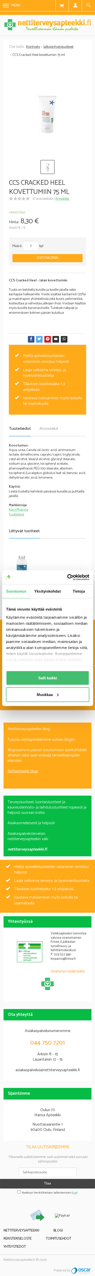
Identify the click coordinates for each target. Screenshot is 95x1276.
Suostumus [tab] (16, 591)
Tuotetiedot (20, 428)
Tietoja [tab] (79, 591)
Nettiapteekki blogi (23, 771)
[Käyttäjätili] (75, 5)
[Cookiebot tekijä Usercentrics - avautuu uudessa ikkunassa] (67, 577)
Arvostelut (49, 428)
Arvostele (62, 199)
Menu (16, 5)
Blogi (58, 1231)
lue (75, 1193)
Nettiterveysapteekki (21, 1231)
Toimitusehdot (58, 1239)
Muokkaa (45, 694)
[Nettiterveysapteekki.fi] (47, 25)
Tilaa (47, 1184)
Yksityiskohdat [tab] (47, 591)
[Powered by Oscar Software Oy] (81, 1270)
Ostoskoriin (47, 258)
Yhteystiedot (15, 1247)
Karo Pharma (18, 510)
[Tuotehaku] (88, 5)
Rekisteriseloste (18, 1239)
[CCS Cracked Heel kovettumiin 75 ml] (47, 113)
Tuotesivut (16, 515)
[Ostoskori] (62, 5)
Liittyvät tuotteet (24, 531)
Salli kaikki (47, 678)
